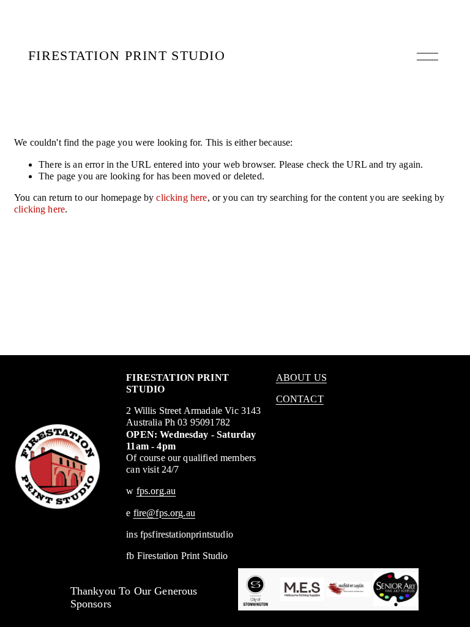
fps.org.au (156, 491)
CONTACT (300, 399)
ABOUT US (301, 377)
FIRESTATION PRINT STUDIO (126, 55)
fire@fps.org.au (164, 513)
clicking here (181, 197)
